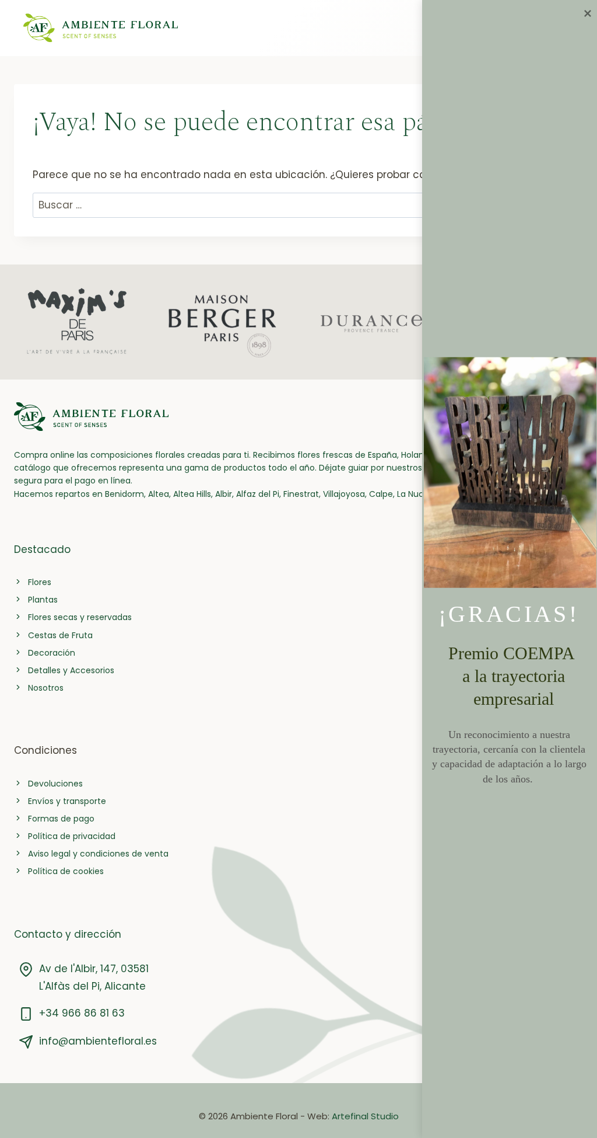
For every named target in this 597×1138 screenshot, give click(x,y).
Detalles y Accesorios (71, 670)
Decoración (51, 653)
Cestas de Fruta (60, 635)
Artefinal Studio (365, 1116)
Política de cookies (66, 871)
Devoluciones (55, 783)
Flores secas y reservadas (80, 617)
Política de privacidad (71, 836)
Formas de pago (61, 818)
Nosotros (46, 688)
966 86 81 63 (93, 1013)
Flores (39, 582)
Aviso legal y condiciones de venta (98, 853)
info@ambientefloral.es (98, 1041)
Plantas (43, 599)
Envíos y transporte (67, 801)
